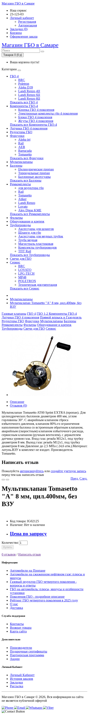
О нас (14, 604)
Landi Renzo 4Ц (29, 91)
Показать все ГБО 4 (24, 102)
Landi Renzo (26, 203)
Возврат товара (20, 627)
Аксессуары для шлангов (36, 229)
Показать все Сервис (24, 288)
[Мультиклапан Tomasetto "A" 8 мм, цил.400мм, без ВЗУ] (41, 394)
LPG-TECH (26, 273)
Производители (21, 647)
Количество (10, 542)
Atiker (22, 199)
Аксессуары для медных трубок (40, 236)
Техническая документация (37, 284)
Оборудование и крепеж (27, 221)
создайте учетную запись (68, 471)
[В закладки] (3, 479)
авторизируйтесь (32, 471)
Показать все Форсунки (26, 158)
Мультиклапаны (21, 162)
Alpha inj (24, 139)
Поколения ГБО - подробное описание (37, 596)
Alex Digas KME (29, 210)
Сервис (15, 262)
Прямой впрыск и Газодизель (61, 317)
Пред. (75, 478)
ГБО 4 (14, 76)
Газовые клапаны (14, 313)
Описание (17, 402)
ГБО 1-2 (43, 313)
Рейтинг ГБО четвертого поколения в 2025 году (44, 600)
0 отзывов (9, 554)
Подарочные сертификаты (28, 651)
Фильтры (16, 217)
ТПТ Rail (24, 251)
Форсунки (17, 136)
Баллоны (16, 165)
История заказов (21, 678)
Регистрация (27, 21)
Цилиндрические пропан (36, 169)
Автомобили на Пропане (27, 570)
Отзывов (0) (18, 405)
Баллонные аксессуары (34, 176)
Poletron (23, 83)
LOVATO (24, 270)
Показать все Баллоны (25, 180)
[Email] (20, 707)
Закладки (16, 682)
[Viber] (48, 707)
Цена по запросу (28, 533)
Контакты (17, 624)
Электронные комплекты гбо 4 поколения (48, 113)
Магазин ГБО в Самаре (18, 3)
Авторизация (27, 25)
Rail (21, 143)
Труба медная (27, 240)
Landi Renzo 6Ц (29, 95)
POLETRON (27, 281)
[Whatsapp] (34, 707)
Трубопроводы (20, 225)
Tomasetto (25, 154)
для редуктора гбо (31, 188)
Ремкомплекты (20, 184)
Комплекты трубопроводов (37, 247)
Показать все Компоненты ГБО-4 (33, 124)
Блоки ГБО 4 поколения (35, 117)
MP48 (22, 277)
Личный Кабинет (22, 675)
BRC (21, 80)
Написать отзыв (29, 554)
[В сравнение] (7, 479)
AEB (21, 147)
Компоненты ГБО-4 (24, 106)
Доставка (16, 608)
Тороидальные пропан (34, 173)
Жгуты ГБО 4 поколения (35, 121)
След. (83, 478)
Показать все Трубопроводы (30, 255)
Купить (7, 547)
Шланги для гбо (29, 232)
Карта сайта (18, 631)
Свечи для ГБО (20, 258)
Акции (15, 659)
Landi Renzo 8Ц (29, 98)
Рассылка (16, 686)
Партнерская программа (27, 655)
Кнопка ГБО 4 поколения (36, 109)
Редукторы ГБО (21, 132)
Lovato (23, 206)
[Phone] (8, 707)
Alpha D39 (25, 87)
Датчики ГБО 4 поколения (28, 128)
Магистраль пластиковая (35, 244)
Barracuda (25, 150)
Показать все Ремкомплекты (30, 214)
